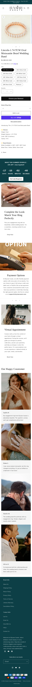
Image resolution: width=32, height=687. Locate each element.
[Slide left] (12, 47)
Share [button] (4, 152)
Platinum (18, 84)
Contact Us (6, 631)
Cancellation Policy (8, 606)
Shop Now (10, 234)
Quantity (3, 88)
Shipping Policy (7, 588)
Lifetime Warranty (8, 602)
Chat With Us (7, 624)
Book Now (10, 357)
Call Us (5, 616)
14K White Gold (20, 73)
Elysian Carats (8, 681)
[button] (3, 8)
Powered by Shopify (16, 681)
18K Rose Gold (7, 84)
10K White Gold (7, 70)
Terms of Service (8, 599)
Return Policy (7, 591)
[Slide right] (19, 47)
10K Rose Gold (7, 73)
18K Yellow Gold (21, 80)
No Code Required (16, 179)
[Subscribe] (27, 661)
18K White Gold (7, 80)
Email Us (5, 620)
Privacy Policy (7, 595)
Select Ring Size (6, 105)
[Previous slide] (12, 300)
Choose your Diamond (16, 98)
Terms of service (27, 681)
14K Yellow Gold (8, 77)
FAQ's (5, 627)
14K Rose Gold (21, 77)
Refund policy (17, 683)
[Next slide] (19, 300)
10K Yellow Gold (21, 70)
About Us (5, 584)
